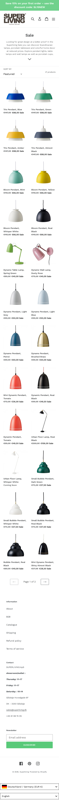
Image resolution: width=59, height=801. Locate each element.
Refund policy (13, 640)
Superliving (24, 772)
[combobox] (29, 787)
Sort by (7, 69)
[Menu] (53, 19)
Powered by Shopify (38, 772)
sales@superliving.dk (16, 710)
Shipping (11, 632)
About (9, 608)
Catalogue (11, 624)
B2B (8, 616)
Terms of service (15, 648)
